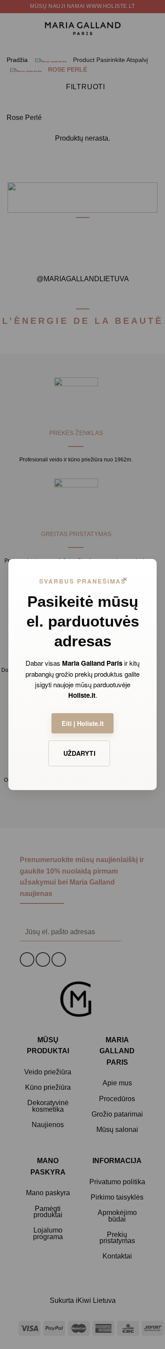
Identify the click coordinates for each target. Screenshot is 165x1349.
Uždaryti (79, 753)
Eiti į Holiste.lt (83, 723)
